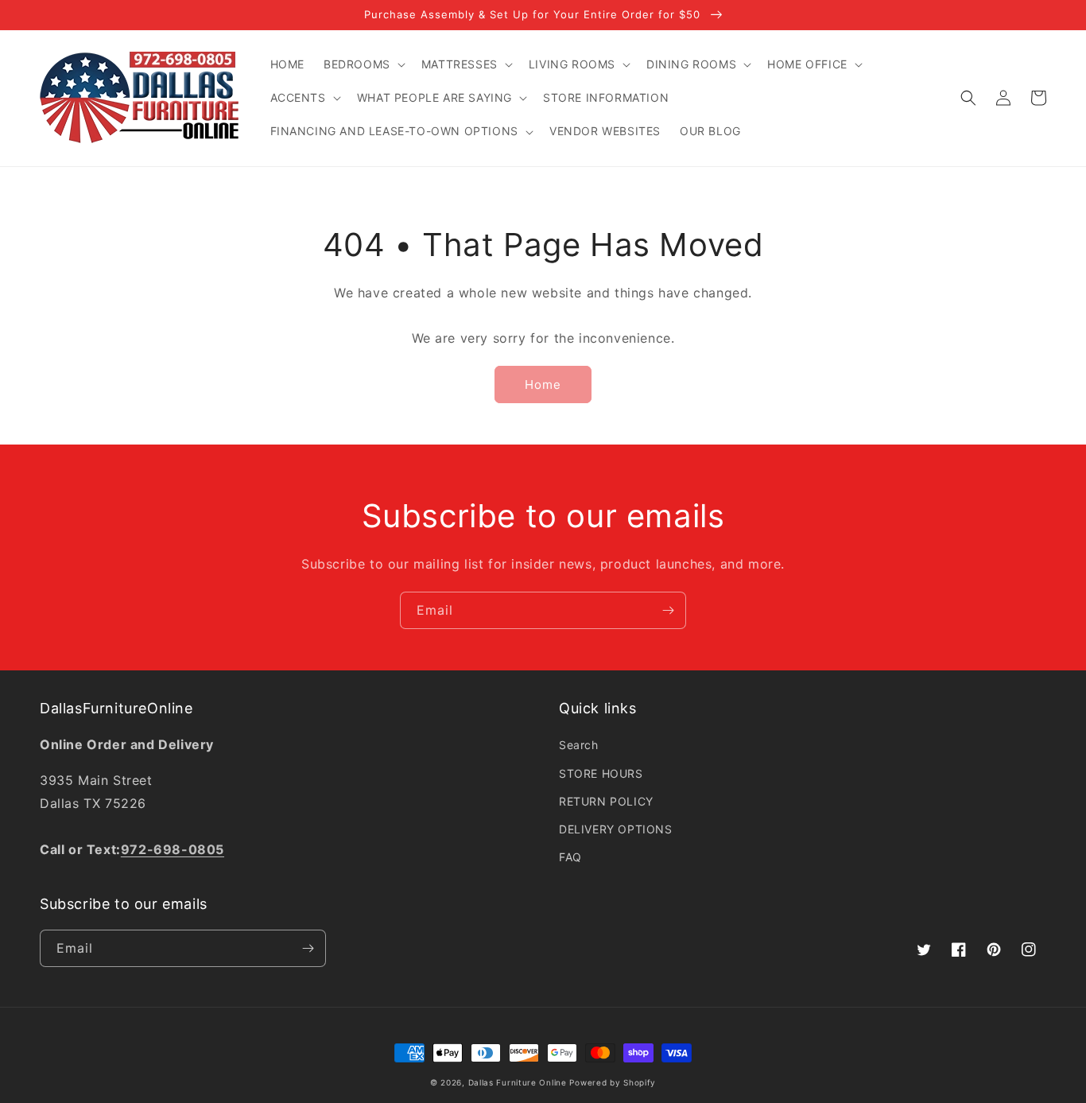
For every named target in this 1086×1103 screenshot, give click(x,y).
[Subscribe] (667, 610)
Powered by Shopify (612, 1082)
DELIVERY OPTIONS (616, 829)
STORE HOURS (601, 773)
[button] (363, 64)
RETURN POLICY (606, 801)
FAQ (570, 857)
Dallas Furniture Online (517, 1082)
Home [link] (543, 384)
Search (579, 745)
